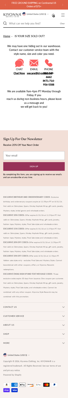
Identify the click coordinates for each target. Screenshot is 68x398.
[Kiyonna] (12, 15)
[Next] (63, 5)
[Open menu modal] (63, 15)
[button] (53, 15)
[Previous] (5, 5)
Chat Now (19, 73)
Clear (62, 23)
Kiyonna (24, 361)
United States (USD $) (36, 14)
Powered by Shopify (12, 375)
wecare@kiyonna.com (39, 73)
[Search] (5, 23)
